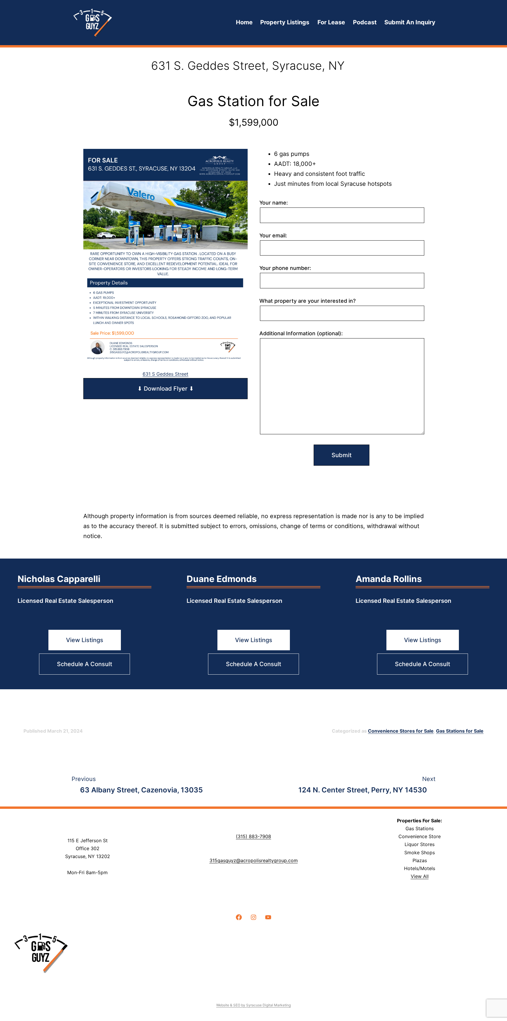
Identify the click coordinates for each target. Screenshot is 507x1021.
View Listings (84, 640)
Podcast (365, 22)
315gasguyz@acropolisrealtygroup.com (253, 860)
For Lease (331, 22)
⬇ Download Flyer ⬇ (165, 388)
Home (244, 22)
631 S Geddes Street (165, 374)
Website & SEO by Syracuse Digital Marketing (253, 1005)
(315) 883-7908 (253, 836)
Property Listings (284, 22)
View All (420, 876)
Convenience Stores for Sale (401, 731)
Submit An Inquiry (409, 22)
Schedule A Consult (84, 664)
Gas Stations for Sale (460, 731)
